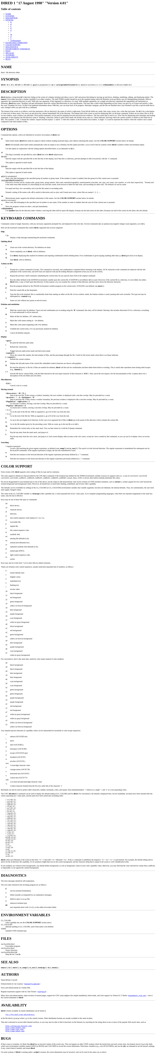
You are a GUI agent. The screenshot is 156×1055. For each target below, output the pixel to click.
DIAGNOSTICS (11, 47)
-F (11, 28)
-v (11, 39)
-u (11, 37)
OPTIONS (9, 20)
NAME (8, 14)
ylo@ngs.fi (42, 992)
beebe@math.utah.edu (137, 995)
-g (11, 30)
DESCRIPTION (11, 18)
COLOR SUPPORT (12, 45)
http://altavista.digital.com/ (18, 1026)
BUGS (8, 59)
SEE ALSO (9, 53)
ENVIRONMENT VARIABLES (17, 49)
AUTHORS (9, 55)
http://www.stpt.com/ (14, 1029)
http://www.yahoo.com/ (15, 1031)
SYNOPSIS (9, 16)
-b (11, 22)
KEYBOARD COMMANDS (16, 43)
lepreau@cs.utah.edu (32, 984)
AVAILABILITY (11, 57)
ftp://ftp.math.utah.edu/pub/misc (20, 1014)
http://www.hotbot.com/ (15, 1027)
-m (11, 34)
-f (10, 26)
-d (11, 24)
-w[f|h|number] (15, 41)
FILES (7, 51)
